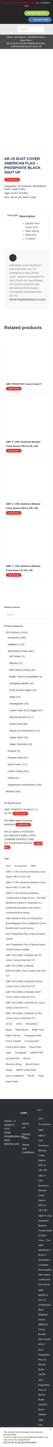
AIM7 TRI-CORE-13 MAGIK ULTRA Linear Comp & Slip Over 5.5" (24, 1016)
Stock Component (15, 1075)
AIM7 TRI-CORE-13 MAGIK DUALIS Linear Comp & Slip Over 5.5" (24, 984)
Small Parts (15, 724)
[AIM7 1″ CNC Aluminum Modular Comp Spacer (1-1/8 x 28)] (26, 523)
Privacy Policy (26, 1136)
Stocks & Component (21, 730)
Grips (12, 696)
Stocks (31, 1075)
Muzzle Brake (32, 1064)
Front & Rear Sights (20, 690)
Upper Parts (18, 189)
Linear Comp (15, 771)
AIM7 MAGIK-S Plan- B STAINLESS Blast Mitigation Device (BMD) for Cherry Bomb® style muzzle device (26, 923)
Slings (9, 1070)
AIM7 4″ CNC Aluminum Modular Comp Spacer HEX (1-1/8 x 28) (25, 885)
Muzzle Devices (18, 717)
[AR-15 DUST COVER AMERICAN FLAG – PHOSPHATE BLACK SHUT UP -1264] (26, 106)
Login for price (12, 180)
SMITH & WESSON (26, 1070)
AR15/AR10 (32, 1024)
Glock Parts (14, 764)
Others (11, 778)
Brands (10, 791)
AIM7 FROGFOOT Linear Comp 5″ (24, 384)
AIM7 (33, 866)
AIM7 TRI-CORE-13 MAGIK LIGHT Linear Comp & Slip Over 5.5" (23, 994)
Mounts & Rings (14, 1064)
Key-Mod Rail (13, 1058)
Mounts (27, 1058)
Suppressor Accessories (21, 784)
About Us (25, 1125)
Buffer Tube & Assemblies (23, 676)
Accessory (13, 637)
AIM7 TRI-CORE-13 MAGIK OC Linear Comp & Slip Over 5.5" (25, 1005)
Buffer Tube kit (13, 1035)
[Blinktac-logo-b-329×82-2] (8, 28)
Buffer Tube (38, 1029)
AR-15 (9, 1024)
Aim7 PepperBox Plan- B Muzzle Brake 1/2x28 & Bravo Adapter (25, 947)
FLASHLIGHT (32, 1041)
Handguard (20, 1052)
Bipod (9, 1029)
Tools (41, 1075)
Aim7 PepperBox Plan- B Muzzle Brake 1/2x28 (25, 936)
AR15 (19, 1024)
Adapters (13, 644)
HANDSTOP (36, 1052)
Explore (12, 751)
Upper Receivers (18, 744)
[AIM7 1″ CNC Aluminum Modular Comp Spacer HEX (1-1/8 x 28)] (26, 460)
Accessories (21, 866)
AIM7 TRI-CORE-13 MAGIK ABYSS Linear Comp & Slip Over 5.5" (24, 957)
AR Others (15, 656)
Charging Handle (18, 683)
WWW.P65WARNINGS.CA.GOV (27, 299)
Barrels (13, 663)
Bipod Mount (22, 1029)
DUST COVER (19, 193)
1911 (8, 866)
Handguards (16, 703)
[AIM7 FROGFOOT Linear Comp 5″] (26, 341)
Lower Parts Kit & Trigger (23, 710)
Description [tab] (11, 215)
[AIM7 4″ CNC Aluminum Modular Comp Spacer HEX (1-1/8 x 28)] (26, 398)
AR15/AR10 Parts (18, 651)
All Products (24, 186)
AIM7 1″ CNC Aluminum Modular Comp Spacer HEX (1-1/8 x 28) (25, 874)
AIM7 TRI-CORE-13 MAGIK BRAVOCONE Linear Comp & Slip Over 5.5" (26, 971)
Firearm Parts (15, 757)
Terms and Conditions (26, 1148)
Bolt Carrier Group (19, 669)
